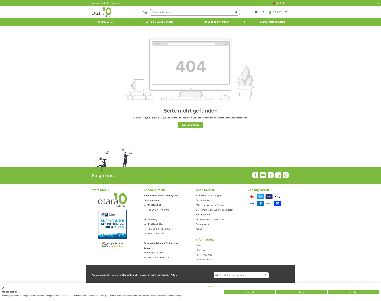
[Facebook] (255, 175)
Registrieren (113, 3)
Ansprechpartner (204, 255)
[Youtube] (263, 175)
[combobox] (191, 12)
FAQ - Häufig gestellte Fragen (210, 205)
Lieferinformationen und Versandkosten (214, 210)
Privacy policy (214, 286)
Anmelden (97, 3)
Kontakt (199, 229)
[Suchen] (236, 12)
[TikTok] (286, 175)
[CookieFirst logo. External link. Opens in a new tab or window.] (3, 288)
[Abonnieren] (266, 275)
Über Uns (200, 250)
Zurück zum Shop (190, 125)
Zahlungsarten (203, 214)
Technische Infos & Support (209, 195)
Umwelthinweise (204, 259)
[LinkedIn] (278, 175)
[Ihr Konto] (263, 12)
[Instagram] (271, 175)
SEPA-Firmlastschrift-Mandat (210, 219)
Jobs (198, 245)
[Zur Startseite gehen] (101, 12)
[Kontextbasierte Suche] (144, 12)
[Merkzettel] (256, 12)
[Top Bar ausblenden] (378, 3)
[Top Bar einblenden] (286, 12)
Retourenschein (203, 224)
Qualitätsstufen (203, 200)
